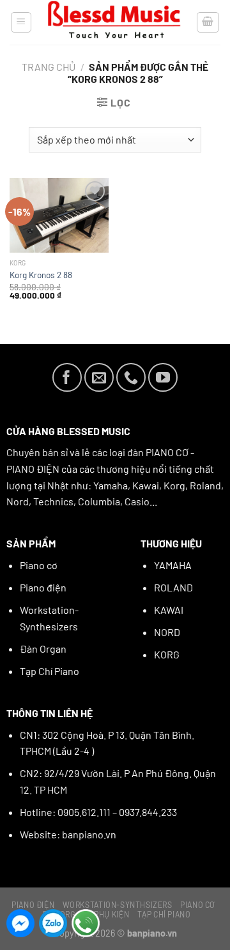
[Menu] (21, 22)
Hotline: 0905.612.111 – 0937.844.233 (98, 812)
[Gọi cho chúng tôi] (131, 377)
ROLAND (173, 587)
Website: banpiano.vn (68, 834)
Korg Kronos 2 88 (41, 274)
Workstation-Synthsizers (117, 904)
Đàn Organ (43, 648)
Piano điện (43, 587)
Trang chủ (48, 67)
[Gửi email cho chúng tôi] (99, 377)
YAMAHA (173, 565)
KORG (167, 654)
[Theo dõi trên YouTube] (163, 377)
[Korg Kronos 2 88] (59, 215)
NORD (167, 632)
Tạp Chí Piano (49, 671)
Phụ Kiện (111, 914)
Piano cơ (38, 565)
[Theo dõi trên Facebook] (67, 377)
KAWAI (168, 610)
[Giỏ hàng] (208, 22)
